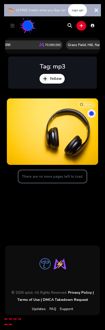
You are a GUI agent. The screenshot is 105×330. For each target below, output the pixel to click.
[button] (12, 26)
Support (66, 309)
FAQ (52, 309)
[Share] (15, 319)
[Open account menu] (92, 25)
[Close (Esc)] (19, 319)
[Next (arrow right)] (10, 324)
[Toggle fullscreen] (10, 319)
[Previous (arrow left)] (6, 324)
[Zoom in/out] (6, 319)
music (89, 105)
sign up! (77, 10)
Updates (39, 309)
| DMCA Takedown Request (64, 299)
